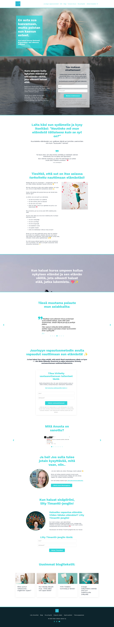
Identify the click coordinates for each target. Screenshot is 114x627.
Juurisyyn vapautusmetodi (51, 4)
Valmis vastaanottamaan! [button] (56, 403)
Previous (3, 325)
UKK (61, 4)
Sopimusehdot (68, 615)
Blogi (65, 4)
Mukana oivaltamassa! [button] (73, 95)
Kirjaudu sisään (58, 615)
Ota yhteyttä (81, 4)
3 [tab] (55, 336)
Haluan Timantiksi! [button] (57, 550)
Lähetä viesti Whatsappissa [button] (61, 485)
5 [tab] (59, 336)
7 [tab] (63, 336)
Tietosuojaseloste (79, 615)
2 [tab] (52, 336)
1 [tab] (50, 336)
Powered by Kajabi (57, 623)
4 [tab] (57, 336)
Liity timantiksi (34, 615)
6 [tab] (61, 336)
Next (110, 325)
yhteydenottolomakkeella (75, 480)
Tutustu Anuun (72, 4)
